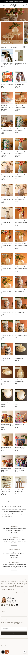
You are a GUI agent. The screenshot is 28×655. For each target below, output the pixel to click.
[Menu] (1, 5)
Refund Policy (18, 644)
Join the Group (14, 557)
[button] (3, 652)
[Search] (5, 5)
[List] (26, 47)
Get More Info (14, 532)
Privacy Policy (13, 642)
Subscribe (14, 633)
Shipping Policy (4, 645)
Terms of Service (11, 644)
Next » (18, 501)
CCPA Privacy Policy (20, 642)
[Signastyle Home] (14, 5)
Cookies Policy (3, 644)
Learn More (14, 570)
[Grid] (24, 47)
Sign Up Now (14, 545)
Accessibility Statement (5, 642)
